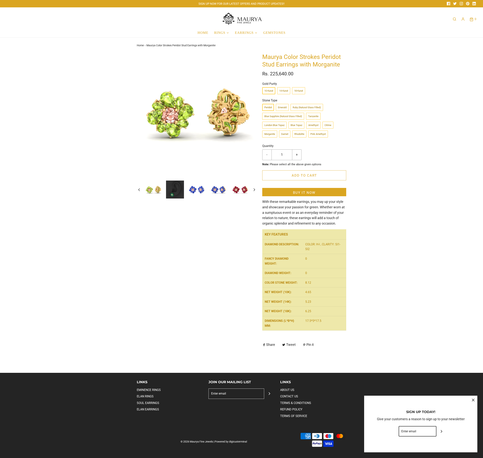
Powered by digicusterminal (231, 441)
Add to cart (304, 175)
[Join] (269, 393)
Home (203, 33)
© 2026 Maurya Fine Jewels (197, 441)
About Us (287, 390)
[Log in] (463, 19)
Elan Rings (145, 396)
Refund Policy (291, 409)
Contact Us (289, 396)
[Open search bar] (454, 19)
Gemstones (274, 33)
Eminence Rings (149, 390)
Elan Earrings (148, 409)
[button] (139, 189)
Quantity (268, 146)
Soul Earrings (148, 403)
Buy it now (304, 193)
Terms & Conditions (295, 403)
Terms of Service (293, 416)
